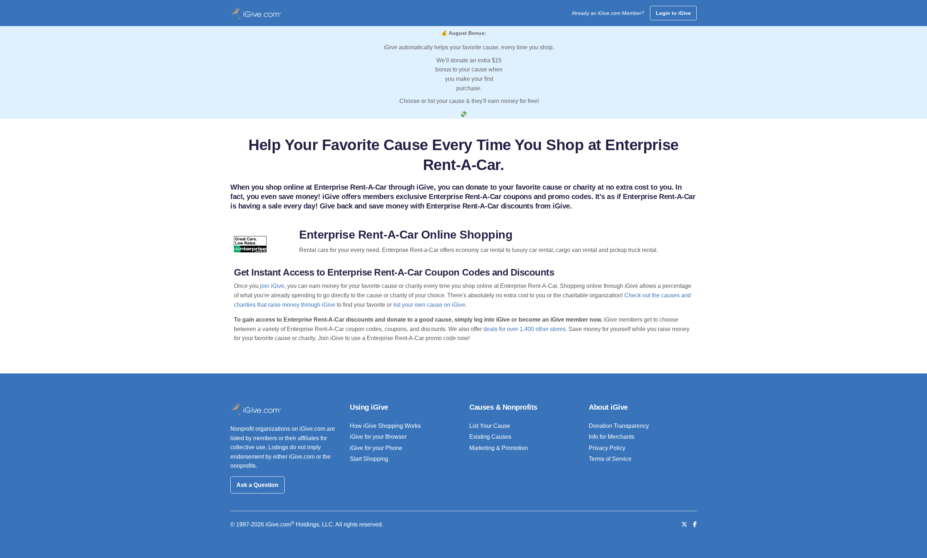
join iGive (272, 286)
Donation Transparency (619, 426)
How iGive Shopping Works (385, 426)
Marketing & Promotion (498, 448)
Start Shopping (369, 459)
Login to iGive (673, 13)
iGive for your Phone (376, 448)
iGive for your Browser (378, 437)
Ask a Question (257, 485)
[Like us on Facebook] (695, 524)
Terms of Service (610, 459)
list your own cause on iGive (429, 305)
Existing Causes (490, 437)
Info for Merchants (611, 437)
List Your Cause (489, 426)
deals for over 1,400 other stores (524, 329)
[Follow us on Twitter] (684, 524)
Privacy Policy (607, 448)
